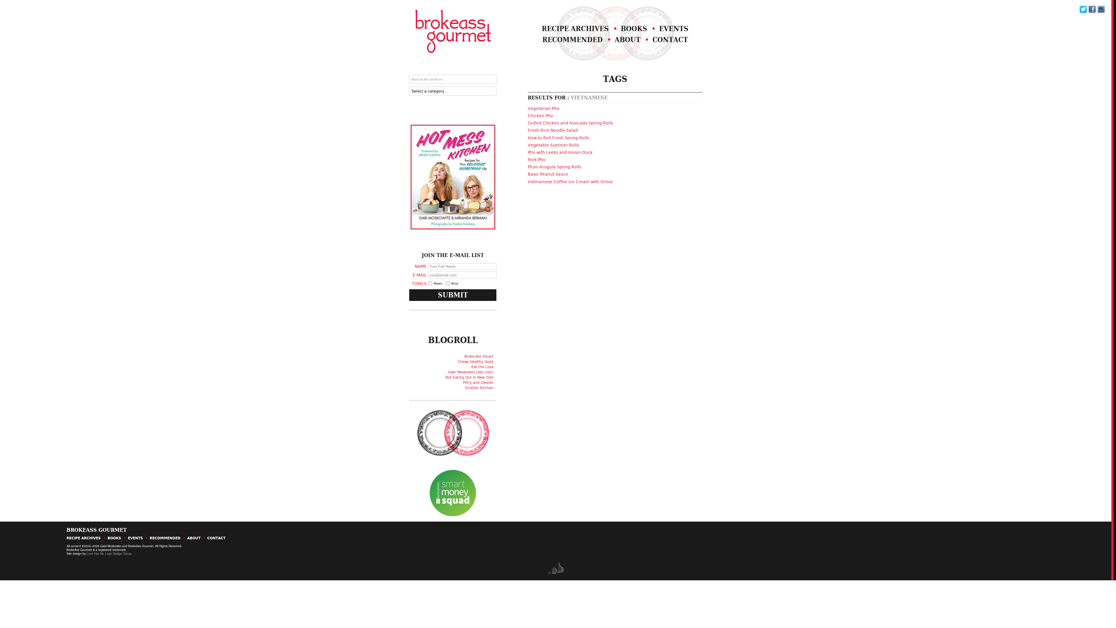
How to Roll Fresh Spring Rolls (558, 137)
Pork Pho (537, 159)
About (628, 39)
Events (673, 28)
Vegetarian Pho (543, 108)
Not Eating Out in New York (469, 377)
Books (634, 28)
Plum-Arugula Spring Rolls (554, 167)
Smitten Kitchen (479, 388)
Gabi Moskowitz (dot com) (470, 372)
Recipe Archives (575, 28)
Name (421, 266)
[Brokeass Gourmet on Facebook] (1083, 9)
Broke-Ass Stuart (478, 356)
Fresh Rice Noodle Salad (553, 130)
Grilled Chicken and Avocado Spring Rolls (570, 123)
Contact (670, 39)
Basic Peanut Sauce (548, 174)
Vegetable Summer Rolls (553, 145)
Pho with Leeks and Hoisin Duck (560, 152)
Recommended (572, 39)
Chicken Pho (540, 115)
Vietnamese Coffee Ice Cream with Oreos (570, 181)
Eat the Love (482, 367)
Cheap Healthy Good (475, 362)
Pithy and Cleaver (478, 383)
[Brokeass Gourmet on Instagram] (1101, 9)
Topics (419, 283)
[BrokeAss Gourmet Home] (438, 32)
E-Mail (420, 275)
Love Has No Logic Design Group (109, 554)
